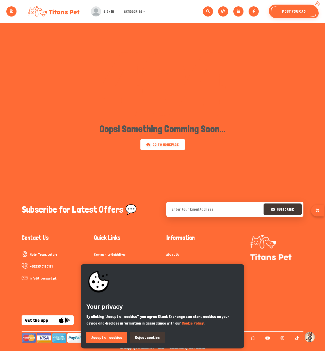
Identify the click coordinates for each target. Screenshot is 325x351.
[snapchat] (252, 338)
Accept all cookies (106, 337)
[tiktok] (296, 338)
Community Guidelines (109, 254)
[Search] (208, 11)
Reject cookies (147, 337)
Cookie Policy (193, 323)
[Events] (238, 11)
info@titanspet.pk (43, 278)
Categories (133, 11)
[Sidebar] (11, 11)
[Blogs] (223, 11)
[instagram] (281, 338)
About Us (172, 254)
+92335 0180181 (41, 266)
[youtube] (267, 338)
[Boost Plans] (254, 11)
